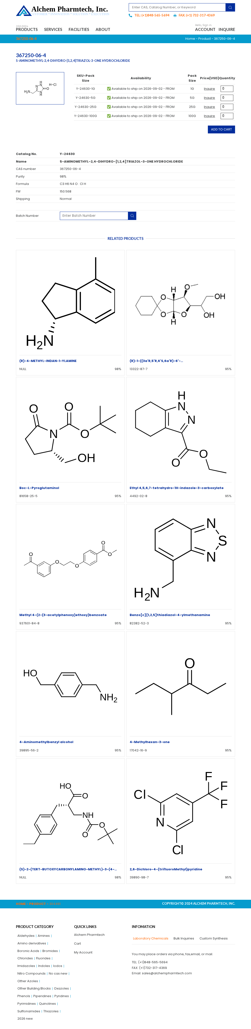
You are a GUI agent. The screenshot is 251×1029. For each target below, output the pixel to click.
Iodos (57, 966)
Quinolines (47, 1003)
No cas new (58, 973)
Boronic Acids (28, 951)
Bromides (50, 951)
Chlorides (25, 958)
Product (204, 38)
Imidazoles (26, 966)
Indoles (44, 966)
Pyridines (61, 996)
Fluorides (43, 958)
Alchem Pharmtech (89, 934)
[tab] (150, 938)
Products (27, 29)
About (103, 29)
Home (190, 38)
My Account (83, 952)
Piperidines (42, 996)
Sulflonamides (28, 1011)
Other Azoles (27, 981)
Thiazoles (51, 1011)
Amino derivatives (31, 943)
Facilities (79, 29)
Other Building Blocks (34, 988)
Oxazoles (61, 988)
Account (205, 29)
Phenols (23, 996)
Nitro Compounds (31, 973)
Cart (77, 943)
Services (53, 29)
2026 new (25, 1018)
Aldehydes (26, 935)
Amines (44, 935)
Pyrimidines (26, 1003)
